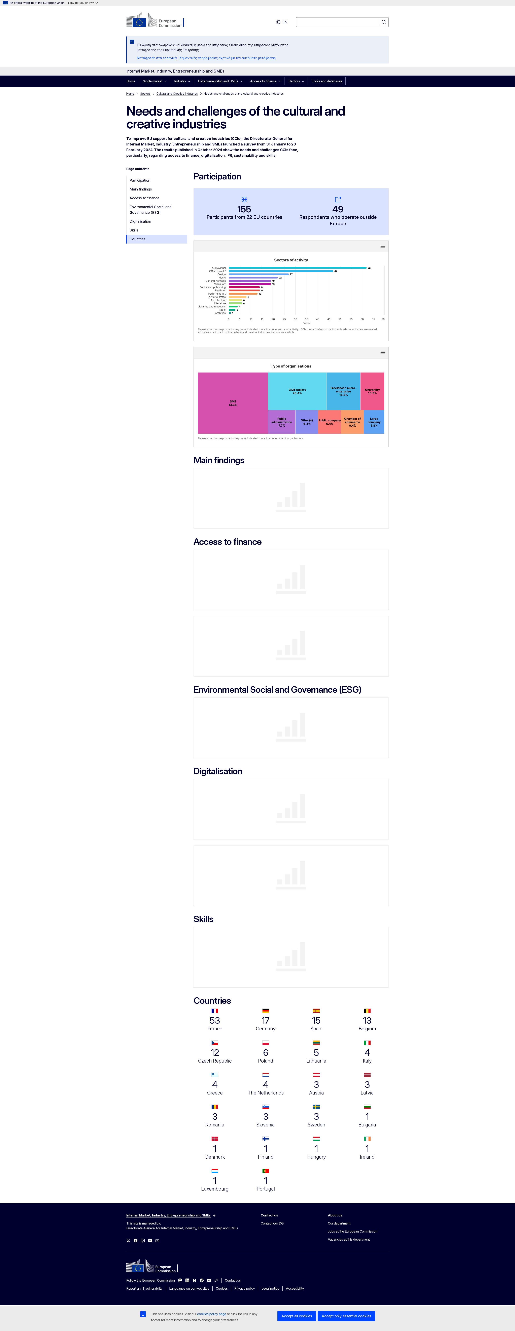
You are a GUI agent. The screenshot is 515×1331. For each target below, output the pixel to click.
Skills (134, 230)
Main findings (141, 189)
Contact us (233, 1280)
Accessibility (295, 1288)
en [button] (284, 22)
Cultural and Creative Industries (177, 93)
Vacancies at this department (349, 1239)
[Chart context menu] (383, 246)
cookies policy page (211, 1314)
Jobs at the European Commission (352, 1231)
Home (131, 81)
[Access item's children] (166, 81)
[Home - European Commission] (158, 20)
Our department (339, 1223)
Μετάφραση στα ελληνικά (157, 58)
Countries (137, 239)
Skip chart (247, 246)
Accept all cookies (296, 1316)
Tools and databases (327, 81)
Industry (180, 81)
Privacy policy (244, 1288)
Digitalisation (140, 221)
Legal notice (270, 1288)
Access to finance (263, 81)
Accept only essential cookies (346, 1316)
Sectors (294, 81)
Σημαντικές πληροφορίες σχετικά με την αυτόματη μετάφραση (227, 58)
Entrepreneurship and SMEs (218, 81)
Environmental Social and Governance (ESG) (151, 210)
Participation (140, 180)
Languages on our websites (189, 1288)
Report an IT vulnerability (144, 1288)
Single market (152, 81)
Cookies (222, 1288)
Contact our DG (272, 1223)
